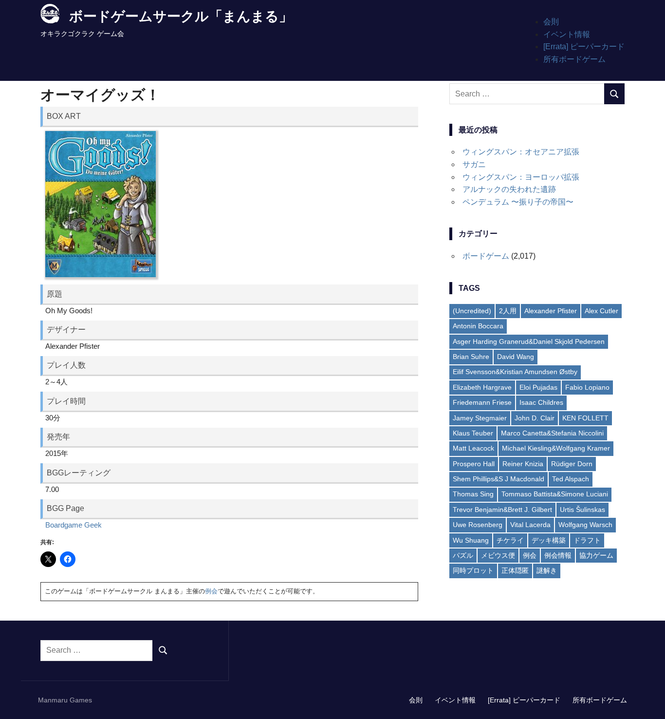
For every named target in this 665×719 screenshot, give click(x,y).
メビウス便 (498, 555)
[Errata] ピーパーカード (584, 46)
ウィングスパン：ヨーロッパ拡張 (520, 177)
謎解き (546, 570)
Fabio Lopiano (587, 387)
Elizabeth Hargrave (482, 387)
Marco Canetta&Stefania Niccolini (552, 433)
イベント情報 (566, 34)
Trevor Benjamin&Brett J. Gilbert (502, 509)
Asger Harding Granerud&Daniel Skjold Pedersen (529, 341)
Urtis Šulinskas (582, 509)
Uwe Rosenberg (477, 525)
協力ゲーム (596, 555)
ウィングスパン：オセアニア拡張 (520, 152)
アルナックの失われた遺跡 (509, 189)
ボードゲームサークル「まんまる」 (181, 16)
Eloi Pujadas (538, 387)
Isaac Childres (541, 402)
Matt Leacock (473, 448)
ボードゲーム (485, 256)
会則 (551, 22)
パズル (463, 555)
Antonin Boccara (478, 326)
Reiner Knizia (522, 464)
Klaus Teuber (473, 433)
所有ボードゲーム (574, 59)
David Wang (515, 356)
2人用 (508, 311)
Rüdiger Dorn (571, 464)
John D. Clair (534, 418)
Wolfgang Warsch (585, 525)
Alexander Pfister (550, 311)
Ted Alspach (570, 479)
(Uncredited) (472, 311)
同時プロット (473, 570)
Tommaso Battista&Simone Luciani (554, 494)
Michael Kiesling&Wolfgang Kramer (556, 448)
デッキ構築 (549, 540)
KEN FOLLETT (585, 418)
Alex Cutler (601, 311)
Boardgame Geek (73, 525)
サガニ (474, 164)
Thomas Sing (473, 494)
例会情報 (558, 555)
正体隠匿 (515, 570)
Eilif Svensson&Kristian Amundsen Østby (515, 372)
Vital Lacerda (530, 525)
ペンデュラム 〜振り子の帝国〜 (517, 202)
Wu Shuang (471, 540)
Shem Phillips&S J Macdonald (498, 479)
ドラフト (587, 540)
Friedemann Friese (482, 402)
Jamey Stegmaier (480, 418)
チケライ (510, 540)
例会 (211, 591)
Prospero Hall (474, 464)
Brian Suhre (471, 356)
